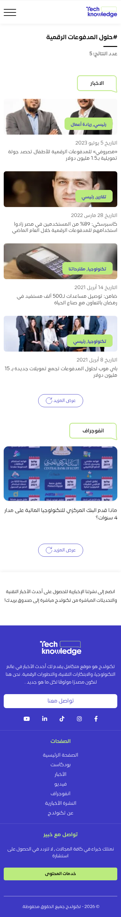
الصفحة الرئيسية (60, 755)
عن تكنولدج (61, 813)
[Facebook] (96, 719)
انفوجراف (60, 793)
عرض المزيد (64, 401)
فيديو (60, 784)
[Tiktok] (62, 719)
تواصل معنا (60, 701)
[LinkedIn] (44, 719)
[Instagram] (79, 719)
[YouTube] (27, 719)
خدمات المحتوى (60, 874)
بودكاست (60, 765)
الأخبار (60, 774)
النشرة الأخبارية (60, 803)
